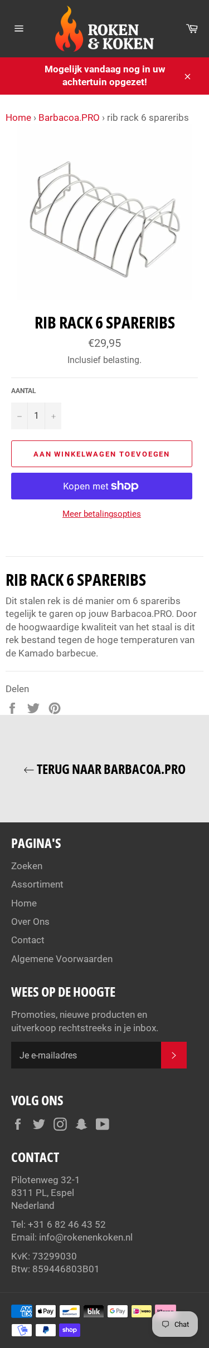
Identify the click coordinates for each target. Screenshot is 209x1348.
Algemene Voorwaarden (62, 958)
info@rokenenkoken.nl (86, 1237)
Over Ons (30, 921)
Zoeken (26, 865)
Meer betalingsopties (101, 514)
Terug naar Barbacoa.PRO (110, 768)
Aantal (23, 391)
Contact (28, 939)
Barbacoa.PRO (69, 117)
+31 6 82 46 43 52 (67, 1224)
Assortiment (37, 884)
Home (18, 117)
